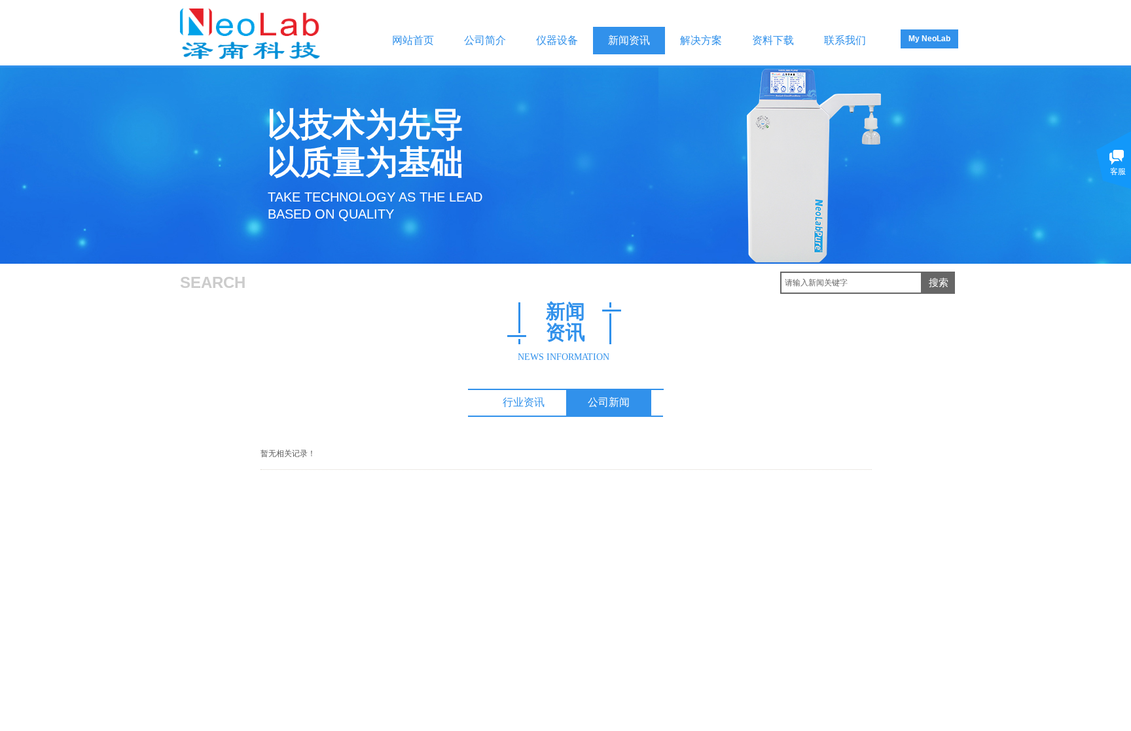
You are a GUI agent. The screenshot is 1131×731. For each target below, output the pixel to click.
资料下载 (773, 40)
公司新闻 (609, 402)
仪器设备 (557, 40)
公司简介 (485, 40)
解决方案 (701, 40)
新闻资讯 (629, 40)
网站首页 (413, 40)
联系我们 (845, 40)
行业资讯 (524, 402)
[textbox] (851, 283)
